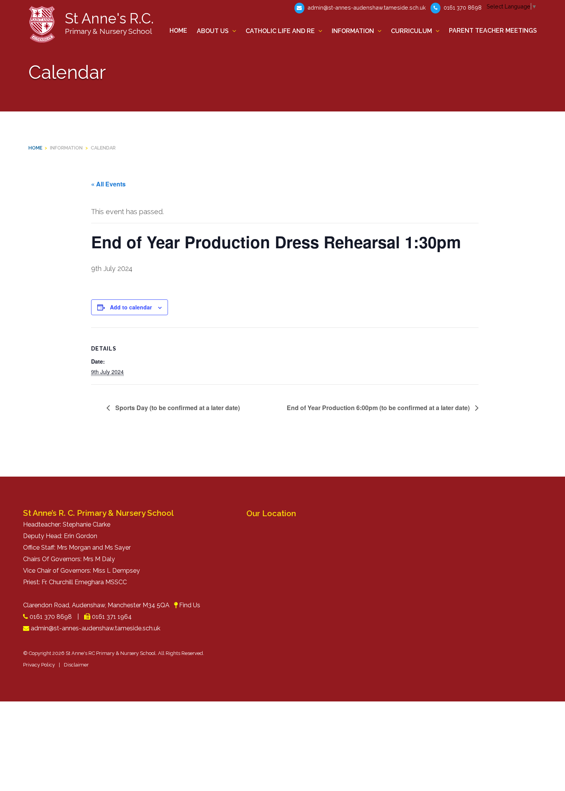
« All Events (108, 183)
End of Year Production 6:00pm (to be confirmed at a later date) (379, 407)
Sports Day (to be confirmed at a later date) (177, 407)
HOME (35, 148)
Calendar (103, 148)
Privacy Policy (39, 665)
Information (66, 148)
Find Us (189, 605)
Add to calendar (131, 307)
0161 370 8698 (462, 7)
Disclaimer (76, 665)
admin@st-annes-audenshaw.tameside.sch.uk (366, 7)
